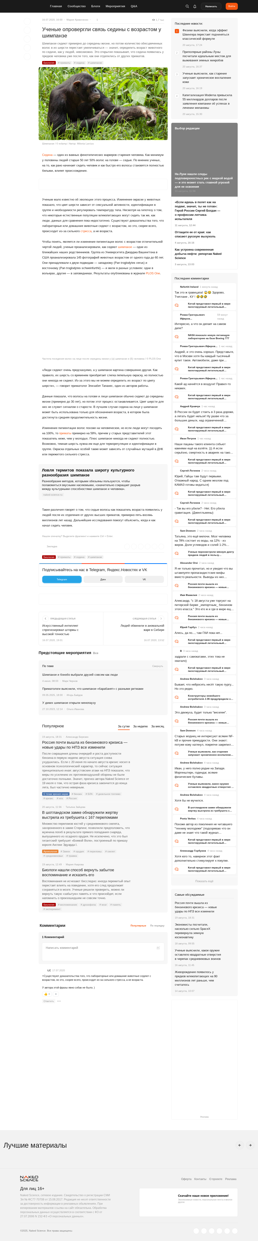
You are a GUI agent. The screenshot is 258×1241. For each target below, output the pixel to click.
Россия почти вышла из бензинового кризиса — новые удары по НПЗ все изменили (84, 744)
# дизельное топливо (108, 794)
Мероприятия (115, 6)
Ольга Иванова (75, 709)
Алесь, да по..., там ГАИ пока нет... (198, 633)
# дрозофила (88, 904)
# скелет (110, 851)
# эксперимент (52, 909)
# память (115, 904)
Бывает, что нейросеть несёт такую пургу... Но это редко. (204, 686)
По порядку (157, 925)
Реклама (230, 1179)
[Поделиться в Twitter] (27, 39)
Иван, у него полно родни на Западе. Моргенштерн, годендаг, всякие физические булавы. (200, 772)
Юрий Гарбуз (188, 627)
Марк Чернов (69, 681)
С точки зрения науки (56, 794)
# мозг (103, 904)
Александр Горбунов (193, 850)
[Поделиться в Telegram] (27, 47)
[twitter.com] (196, 1231)
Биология (49, 62)
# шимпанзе (95, 62)
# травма (72, 855)
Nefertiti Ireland (189, 286)
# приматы (64, 62)
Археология (50, 851)
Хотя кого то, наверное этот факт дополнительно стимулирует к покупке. (202, 858)
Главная (56, 6)
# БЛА (89, 794)
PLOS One (153, 273)
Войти (231, 6)
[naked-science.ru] (235, 1231)
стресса (86, 231)
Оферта (186, 1179)
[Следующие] (250, 1145)
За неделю (140, 726)
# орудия (79, 851)
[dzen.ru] (219, 1231)
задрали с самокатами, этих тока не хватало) (200, 658)
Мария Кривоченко (77, 19)
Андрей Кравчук (190, 406)
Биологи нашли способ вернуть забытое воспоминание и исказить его (78, 872)
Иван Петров (188, 438)
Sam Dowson (188, 530)
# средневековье (53, 855)
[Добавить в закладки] (27, 21)
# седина (79, 62)
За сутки (124, 726)
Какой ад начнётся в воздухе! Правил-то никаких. (203, 386)
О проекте (215, 1179)
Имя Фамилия (188, 595)
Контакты (200, 1179)
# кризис (48, 798)
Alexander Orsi (189, 562)
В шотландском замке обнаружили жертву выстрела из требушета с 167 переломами (80, 815)
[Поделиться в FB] (27, 30)
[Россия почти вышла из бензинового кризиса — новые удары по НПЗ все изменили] (149, 756)
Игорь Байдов (74, 695)
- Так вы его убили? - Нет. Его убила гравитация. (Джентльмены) (200, 510)
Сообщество (77, 6)
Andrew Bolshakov (191, 678)
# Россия (72, 798)
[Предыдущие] (240, 1145)
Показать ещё (204, 881)
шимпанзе (125, 247)
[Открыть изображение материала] (103, 103)
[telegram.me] (227, 1231)
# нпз (60, 798)
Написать (211, 6)
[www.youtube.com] (212, 1231)
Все (95, 653)
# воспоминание (67, 904)
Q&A (134, 6)
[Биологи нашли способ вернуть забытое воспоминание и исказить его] (149, 883)
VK (144, 579)
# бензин (77, 794)
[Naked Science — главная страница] (34, 6)
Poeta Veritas (188, 818)
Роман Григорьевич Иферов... (198, 346)
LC (49, 970)
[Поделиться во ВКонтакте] (27, 56)
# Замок (65, 851)
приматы (65, 433)
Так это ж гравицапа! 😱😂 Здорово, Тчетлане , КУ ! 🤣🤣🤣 (199, 294)
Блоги (95, 6)
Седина (47, 155)
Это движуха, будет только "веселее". (201, 712)
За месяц (157, 726)
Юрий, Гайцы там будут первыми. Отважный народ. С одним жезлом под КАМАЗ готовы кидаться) (201, 480)
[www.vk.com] (204, 1231)
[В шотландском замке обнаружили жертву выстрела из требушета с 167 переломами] (149, 826)
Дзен (103, 579)
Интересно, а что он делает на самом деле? (200, 326)
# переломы (95, 851)
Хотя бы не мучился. (189, 800)
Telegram (62, 579)
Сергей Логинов (190, 470)
